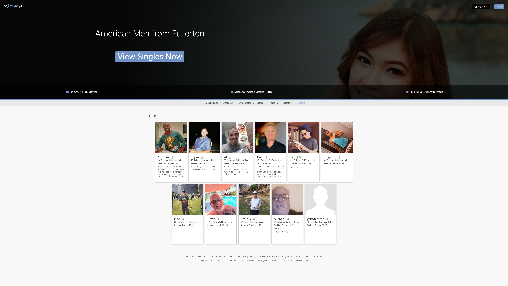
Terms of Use (228, 256)
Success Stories (214, 256)
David (211, 219)
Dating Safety (286, 256)
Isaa (177, 219)
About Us (190, 256)
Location (274, 103)
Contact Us (200, 256)
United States (245, 103)
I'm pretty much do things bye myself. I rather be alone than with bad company (236, 172)
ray (292, 157)
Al (225, 157)
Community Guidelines (312, 256)
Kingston (330, 157)
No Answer (295, 168)
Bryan (195, 157)
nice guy (277, 228)
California (287, 103)
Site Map (297, 256)
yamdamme (315, 219)
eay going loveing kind (283, 232)
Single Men (228, 103)
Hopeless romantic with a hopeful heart (171, 167)
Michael (279, 219)
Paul (260, 157)
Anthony (163, 157)
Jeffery (246, 219)
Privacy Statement (257, 256)
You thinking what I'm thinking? (203, 167)
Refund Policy (242, 256)
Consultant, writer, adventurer (203, 170)
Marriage (260, 103)
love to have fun (230, 167)
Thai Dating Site (210, 103)
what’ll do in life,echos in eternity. (270, 167)
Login (499, 6)
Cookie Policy (273, 256)
